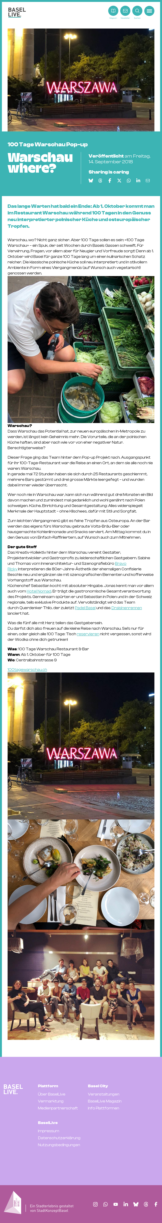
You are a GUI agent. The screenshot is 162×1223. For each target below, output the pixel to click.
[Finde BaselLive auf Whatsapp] (105, 1204)
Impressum (48, 1131)
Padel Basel (85, 608)
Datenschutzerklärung (59, 1138)
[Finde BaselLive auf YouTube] (115, 1204)
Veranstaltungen (103, 1094)
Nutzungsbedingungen (59, 1145)
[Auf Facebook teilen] (110, 180)
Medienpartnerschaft (58, 1108)
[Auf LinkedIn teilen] (138, 180)
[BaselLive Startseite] (17, 13)
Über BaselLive (51, 1094)
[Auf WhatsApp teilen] (129, 180)
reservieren (88, 634)
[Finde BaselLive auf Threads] (146, 1204)
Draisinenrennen (126, 608)
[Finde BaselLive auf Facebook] (156, 1204)
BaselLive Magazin (105, 1101)
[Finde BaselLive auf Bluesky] (135, 1204)
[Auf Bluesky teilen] (91, 180)
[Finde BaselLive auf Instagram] (95, 1204)
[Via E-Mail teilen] (148, 180)
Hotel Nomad (39, 591)
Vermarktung (51, 1101)
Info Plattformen (103, 1108)
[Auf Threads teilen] (100, 180)
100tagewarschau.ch (27, 669)
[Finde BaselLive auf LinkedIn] (125, 1204)
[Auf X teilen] (119, 180)
